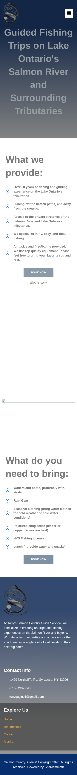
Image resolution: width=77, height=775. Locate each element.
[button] (69, 13)
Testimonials (12, 727)
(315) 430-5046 (19, 688)
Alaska (8, 741)
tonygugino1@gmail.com (26, 696)
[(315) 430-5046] (5, 688)
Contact (9, 734)
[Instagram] (14, 656)
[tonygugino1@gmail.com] (5, 697)
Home (8, 719)
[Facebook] (7, 656)
